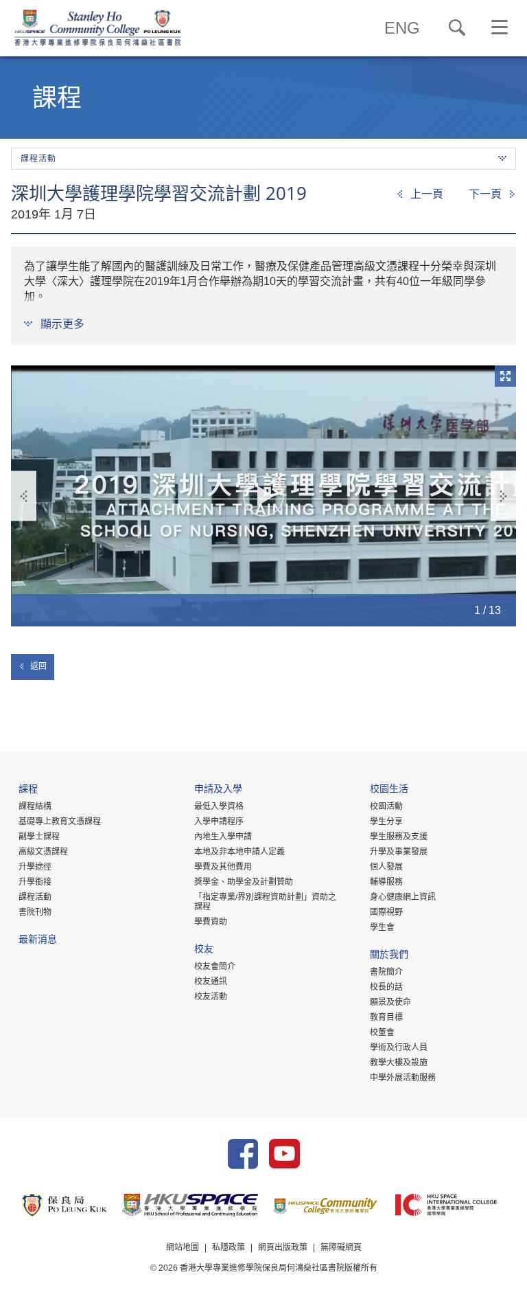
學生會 (382, 927)
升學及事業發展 (399, 852)
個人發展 (386, 867)
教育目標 (386, 1017)
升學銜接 (35, 882)
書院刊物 (35, 912)
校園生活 (389, 790)
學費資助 (210, 922)
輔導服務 (386, 882)
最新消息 (38, 941)
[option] (263, 495)
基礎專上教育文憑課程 (60, 821)
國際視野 (386, 912)
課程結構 (35, 806)
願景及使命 (390, 1002)
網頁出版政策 (282, 1247)
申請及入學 (218, 790)
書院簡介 (386, 972)
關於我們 (389, 956)
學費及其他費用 (223, 867)
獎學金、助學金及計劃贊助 (243, 882)
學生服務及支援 (399, 836)
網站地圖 (182, 1247)
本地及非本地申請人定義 (239, 852)
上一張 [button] (23, 496)
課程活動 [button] (38, 158)
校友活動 (210, 996)
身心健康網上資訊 (403, 897)
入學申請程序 (219, 821)
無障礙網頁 (341, 1247)
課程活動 (35, 897)
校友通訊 (210, 981)
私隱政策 (228, 1247)
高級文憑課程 (43, 852)
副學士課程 (39, 836)
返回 (38, 666)
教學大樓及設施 (399, 1062)
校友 (203, 950)
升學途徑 (35, 867)
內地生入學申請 (223, 836)
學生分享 (386, 821)
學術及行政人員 (399, 1047)
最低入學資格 (219, 806)
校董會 (382, 1032)
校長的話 (386, 987)
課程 (28, 790)
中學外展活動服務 (403, 1078)
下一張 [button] (503, 496)
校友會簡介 (214, 966)
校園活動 (386, 806)
